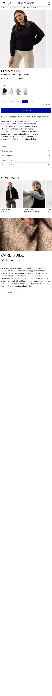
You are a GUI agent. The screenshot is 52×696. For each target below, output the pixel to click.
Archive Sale (18, 8)
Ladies (9, 8)
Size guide (46, 104)
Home (3, 8)
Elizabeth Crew (30, 8)
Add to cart (26, 110)
